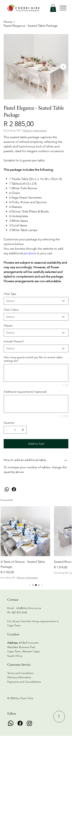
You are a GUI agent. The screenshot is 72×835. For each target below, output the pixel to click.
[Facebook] (14, 489)
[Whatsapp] (10, 723)
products (30, 253)
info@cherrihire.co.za (28, 608)
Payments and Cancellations (24, 681)
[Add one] (23, 430)
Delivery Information (19, 677)
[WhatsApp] (7, 489)
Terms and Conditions (20, 673)
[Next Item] (63, 67)
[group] (36, 543)
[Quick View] (25, 531)
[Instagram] (29, 723)
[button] (53, 8)
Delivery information (27, 577)
